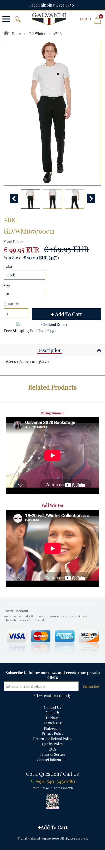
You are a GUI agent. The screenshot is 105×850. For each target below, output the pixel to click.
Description (49, 350)
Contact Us (52, 707)
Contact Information (52, 759)
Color (8, 267)
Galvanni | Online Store (43, 838)
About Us (52, 712)
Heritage (52, 718)
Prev (14, 198)
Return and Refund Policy (52, 739)
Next (91, 198)
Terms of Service (52, 754)
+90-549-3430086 (55, 781)
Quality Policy (52, 744)
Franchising (53, 723)
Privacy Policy (52, 733)
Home (16, 33)
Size (7, 285)
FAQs (53, 749)
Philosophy (52, 728)
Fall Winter (37, 33)
